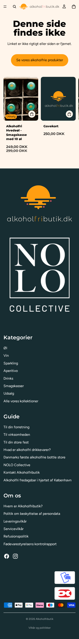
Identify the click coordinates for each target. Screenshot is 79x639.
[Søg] (14, 6)
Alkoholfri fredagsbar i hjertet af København (38, 480)
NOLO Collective (17, 465)
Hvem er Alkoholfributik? (23, 506)
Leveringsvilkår (15, 521)
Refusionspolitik (16, 536)
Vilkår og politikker (40, 627)
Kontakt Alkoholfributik (22, 472)
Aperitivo (11, 371)
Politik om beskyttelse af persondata (32, 514)
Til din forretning (16, 427)
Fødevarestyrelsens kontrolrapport (30, 544)
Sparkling (11, 363)
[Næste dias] (70, 119)
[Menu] (5, 7)
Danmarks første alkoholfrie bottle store (34, 457)
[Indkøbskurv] (74, 6)
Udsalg (9, 393)
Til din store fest (16, 442)
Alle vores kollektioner (21, 401)
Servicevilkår (13, 529)
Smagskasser (14, 386)
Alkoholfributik (44, 619)
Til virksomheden (17, 434)
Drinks (8, 378)
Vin (6, 355)
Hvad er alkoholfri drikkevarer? (27, 450)
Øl (5, 348)
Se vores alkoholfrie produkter (39, 60)
